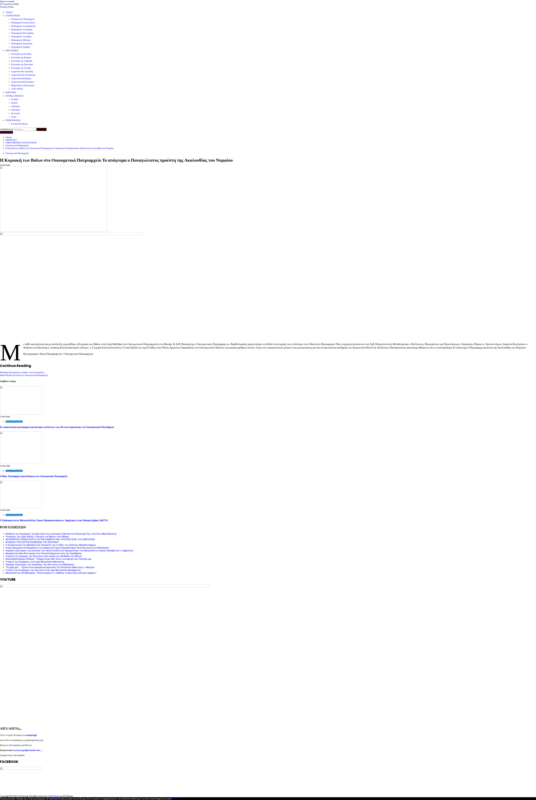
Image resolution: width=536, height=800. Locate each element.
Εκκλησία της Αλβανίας (21, 61)
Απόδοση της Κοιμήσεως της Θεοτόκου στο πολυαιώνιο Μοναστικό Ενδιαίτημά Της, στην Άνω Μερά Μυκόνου (61, 533)
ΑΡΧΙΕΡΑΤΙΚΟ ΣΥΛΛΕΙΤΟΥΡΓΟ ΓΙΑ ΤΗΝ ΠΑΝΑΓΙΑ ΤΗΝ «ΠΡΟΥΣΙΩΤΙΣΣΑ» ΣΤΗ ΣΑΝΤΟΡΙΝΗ (50, 539)
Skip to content (7, 1)
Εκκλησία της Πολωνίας (22, 64)
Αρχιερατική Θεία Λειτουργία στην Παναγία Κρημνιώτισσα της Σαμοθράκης (44, 553)
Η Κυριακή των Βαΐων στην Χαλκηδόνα (22, 372)
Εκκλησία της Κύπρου (21, 57)
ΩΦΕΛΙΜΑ (11, 92)
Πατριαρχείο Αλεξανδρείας (23, 26)
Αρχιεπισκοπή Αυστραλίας (23, 75)
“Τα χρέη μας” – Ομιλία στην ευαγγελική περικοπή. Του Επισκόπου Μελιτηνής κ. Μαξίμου (50, 567)
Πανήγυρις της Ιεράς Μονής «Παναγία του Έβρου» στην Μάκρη (37, 536)
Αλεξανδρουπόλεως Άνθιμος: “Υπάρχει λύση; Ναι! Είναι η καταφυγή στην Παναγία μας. (49, 559)
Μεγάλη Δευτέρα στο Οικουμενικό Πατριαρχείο (24, 375)
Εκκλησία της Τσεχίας (21, 68)
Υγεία (13, 116)
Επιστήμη (15, 109)
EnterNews (54, 796)
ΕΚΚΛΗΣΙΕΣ (12, 50)
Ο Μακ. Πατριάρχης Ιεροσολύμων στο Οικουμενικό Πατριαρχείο (33, 476)
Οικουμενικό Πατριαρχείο (22, 19)
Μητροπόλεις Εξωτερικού (22, 85)
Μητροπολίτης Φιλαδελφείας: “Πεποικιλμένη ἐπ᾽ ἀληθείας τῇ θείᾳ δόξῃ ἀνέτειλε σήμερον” (51, 573)
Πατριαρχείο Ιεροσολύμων (23, 22)
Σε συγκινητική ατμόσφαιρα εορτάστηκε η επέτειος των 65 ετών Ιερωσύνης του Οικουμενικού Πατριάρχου (57, 427)
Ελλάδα (14, 99)
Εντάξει (175, 798)
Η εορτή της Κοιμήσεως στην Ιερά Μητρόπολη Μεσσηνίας (35, 561)
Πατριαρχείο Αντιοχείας (21, 29)
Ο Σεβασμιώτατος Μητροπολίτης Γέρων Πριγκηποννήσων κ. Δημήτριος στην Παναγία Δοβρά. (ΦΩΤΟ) (54, 520)
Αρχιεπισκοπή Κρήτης (21, 78)
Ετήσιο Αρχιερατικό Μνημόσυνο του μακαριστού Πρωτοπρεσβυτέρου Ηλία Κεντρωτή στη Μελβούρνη (57, 547)
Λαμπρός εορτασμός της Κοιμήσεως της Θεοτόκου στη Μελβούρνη (40, 564)
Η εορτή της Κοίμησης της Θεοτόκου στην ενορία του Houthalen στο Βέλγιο (44, 556)
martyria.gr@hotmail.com (26, 750)
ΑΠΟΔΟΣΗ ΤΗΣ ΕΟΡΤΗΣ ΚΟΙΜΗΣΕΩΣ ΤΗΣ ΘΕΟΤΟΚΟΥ (32, 542)
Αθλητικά (15, 106)
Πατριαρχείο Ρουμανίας (21, 43)
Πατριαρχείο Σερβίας (20, 47)
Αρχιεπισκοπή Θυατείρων (22, 81)
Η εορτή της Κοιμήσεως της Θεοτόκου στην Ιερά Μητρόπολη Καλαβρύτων (43, 570)
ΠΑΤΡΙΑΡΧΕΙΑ (13, 15)
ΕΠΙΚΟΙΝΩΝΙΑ (13, 120)
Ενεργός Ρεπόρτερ (19, 123)
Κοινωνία (15, 113)
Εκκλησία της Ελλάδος (21, 54)
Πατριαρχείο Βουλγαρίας (22, 33)
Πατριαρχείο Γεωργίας (21, 36)
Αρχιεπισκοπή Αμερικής (22, 71)
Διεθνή (14, 102)
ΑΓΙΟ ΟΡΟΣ (17, 88)
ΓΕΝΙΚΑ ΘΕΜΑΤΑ (15, 95)
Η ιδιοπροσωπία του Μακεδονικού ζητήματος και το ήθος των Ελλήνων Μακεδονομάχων (51, 545)
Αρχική (9, 12)
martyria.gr (31, 735)
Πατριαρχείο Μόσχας (20, 40)
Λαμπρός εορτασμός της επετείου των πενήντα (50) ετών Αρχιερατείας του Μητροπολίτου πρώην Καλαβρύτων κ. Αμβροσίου (69, 550)
